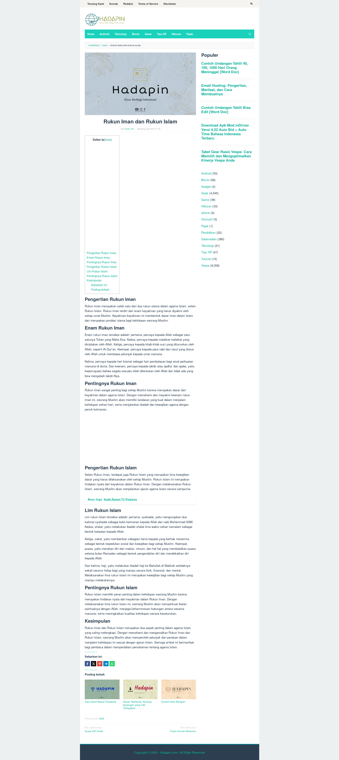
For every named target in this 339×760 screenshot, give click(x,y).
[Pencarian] (249, 34)
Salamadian (209, 239)
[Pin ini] (99, 663)
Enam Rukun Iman (98, 257)
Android (206, 173)
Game (205, 199)
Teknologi (207, 245)
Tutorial (206, 259)
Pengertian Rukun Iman (101, 253)
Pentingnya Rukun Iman (102, 262)
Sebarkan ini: (99, 285)
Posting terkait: (100, 289)
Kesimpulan (94, 280)
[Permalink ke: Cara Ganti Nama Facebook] (102, 689)
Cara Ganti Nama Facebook (100, 701)
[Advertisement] (102, 196)
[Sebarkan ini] (87, 663)
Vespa (205, 265)
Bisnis (205, 179)
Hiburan (206, 206)
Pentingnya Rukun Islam (102, 276)
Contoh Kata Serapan (173, 701)
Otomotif (207, 219)
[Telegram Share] (106, 663)
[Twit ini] (93, 663)
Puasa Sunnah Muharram (183, 729)
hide (108, 139)
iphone (205, 212)
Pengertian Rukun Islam (102, 266)
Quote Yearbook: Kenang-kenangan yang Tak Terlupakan (137, 705)
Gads (101, 718)
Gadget (206, 186)
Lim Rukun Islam (97, 271)
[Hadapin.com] (105, 19)
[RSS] (251, 3)
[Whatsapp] (112, 663)
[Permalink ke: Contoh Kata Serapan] (178, 689)
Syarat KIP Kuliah (94, 729)
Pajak (205, 226)
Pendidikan (208, 232)
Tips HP (206, 252)
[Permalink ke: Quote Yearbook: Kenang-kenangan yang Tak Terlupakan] (140, 689)
